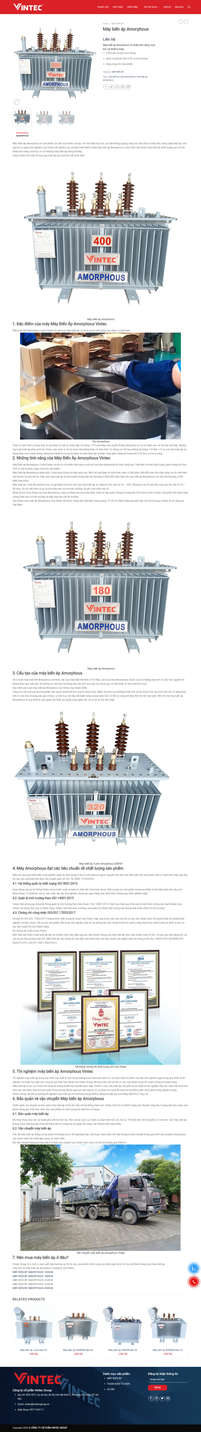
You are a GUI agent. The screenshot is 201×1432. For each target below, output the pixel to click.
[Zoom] (17, 102)
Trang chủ (103, 7)
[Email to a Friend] (117, 87)
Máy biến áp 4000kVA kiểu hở (167, 1350)
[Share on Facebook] (105, 87)
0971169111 (37, 1409)
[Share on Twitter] (111, 87)
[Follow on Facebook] (150, 1398)
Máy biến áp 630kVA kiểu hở (123, 1350)
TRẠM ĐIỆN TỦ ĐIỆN (118, 1383)
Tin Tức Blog (150, 7)
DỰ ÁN (110, 1389)
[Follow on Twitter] (162, 1398)
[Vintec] (28, 7)
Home (105, 23)
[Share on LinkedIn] (128, 87)
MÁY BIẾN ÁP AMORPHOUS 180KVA (33, 1276)
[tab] (22, 136)
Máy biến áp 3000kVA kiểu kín (78, 1350)
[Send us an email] (167, 1398)
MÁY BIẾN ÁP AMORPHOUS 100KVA (33, 1272)
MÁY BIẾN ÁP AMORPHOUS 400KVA (33, 1288)
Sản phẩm (132, 7)
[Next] (92, 63)
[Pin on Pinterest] (122, 87)
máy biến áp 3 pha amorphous (122, 77)
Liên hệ (167, 7)
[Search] (189, 7)
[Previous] (18, 63)
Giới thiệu (118, 7)
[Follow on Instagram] (156, 1398)
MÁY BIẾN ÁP (117, 23)
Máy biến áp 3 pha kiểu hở (33, 1350)
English (179, 7)
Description (22, 136)
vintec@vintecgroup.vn (37, 1404)
